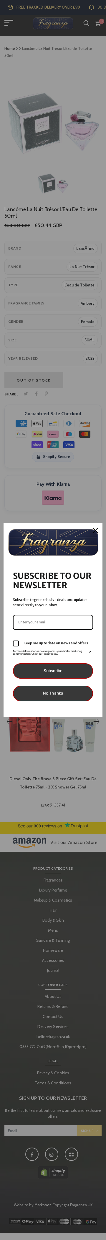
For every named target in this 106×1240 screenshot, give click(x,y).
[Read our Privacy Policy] (89, 652)
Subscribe (53, 670)
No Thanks (53, 693)
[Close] (95, 530)
